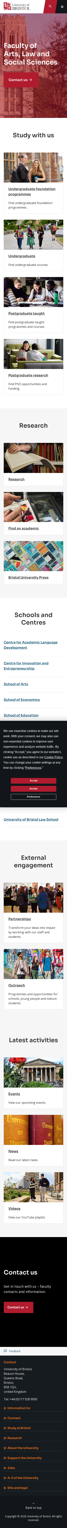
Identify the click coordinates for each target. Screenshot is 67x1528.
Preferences (33, 796)
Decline (34, 788)
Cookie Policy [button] (53, 757)
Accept (33, 780)
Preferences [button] (33, 767)
